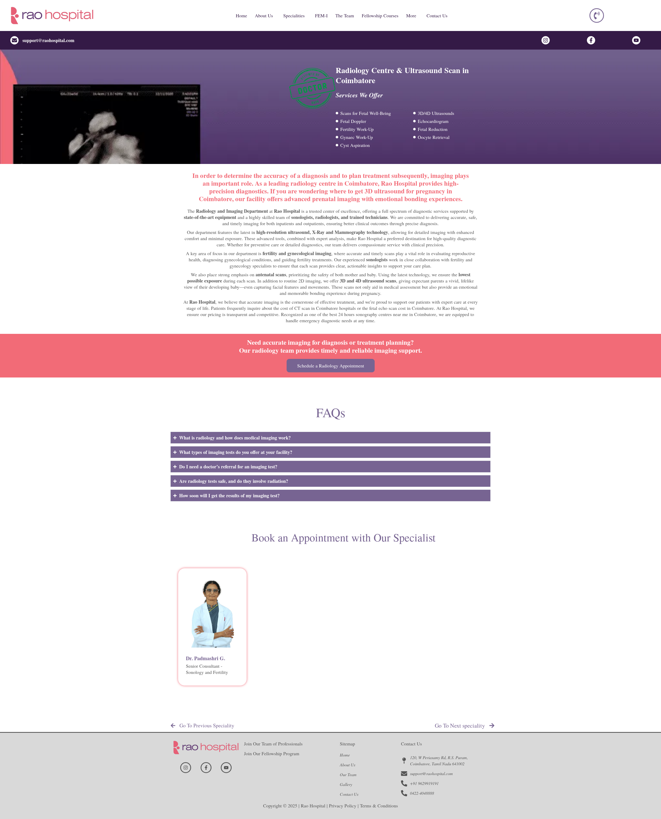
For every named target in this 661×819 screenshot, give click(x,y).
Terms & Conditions (379, 805)
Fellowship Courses (380, 15)
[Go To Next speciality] (492, 725)
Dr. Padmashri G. (205, 658)
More (411, 15)
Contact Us (437, 15)
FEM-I (321, 15)
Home (241, 15)
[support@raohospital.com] (14, 40)
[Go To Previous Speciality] (173, 725)
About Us (264, 15)
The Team (344, 15)
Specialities (294, 15)
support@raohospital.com (48, 40)
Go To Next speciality (460, 725)
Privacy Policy (342, 805)
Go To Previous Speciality (206, 725)
